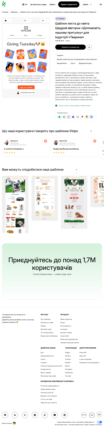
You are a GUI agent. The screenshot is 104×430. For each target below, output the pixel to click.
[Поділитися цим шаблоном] (89, 47)
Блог (42, 352)
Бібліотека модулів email (69, 339)
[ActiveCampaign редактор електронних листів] (69, 117)
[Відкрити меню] (101, 4)
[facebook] (5, 415)
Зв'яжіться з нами (47, 322)
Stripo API (82, 356)
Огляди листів (46, 369)
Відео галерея (46, 372)
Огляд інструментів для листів (51, 366)
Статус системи (46, 399)
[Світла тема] (43, 21)
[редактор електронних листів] (4, 4)
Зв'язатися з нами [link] (38, 4)
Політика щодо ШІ (47, 392)
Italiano (67, 366)
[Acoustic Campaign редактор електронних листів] (59, 117)
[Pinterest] (65, 415)
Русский (68, 376)
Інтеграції (63, 329)
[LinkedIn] (15, 415)
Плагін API (82, 352)
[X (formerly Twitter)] (25, 415)
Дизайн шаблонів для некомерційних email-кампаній (77, 59)
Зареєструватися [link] (69, 4)
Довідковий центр (47, 356)
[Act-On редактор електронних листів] (64, 117)
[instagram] (35, 415)
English (67, 352)
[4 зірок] (61, 40)
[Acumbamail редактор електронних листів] (78, 117)
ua (26, 4)
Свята (73, 63)
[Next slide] (91, 131)
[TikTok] (45, 415)
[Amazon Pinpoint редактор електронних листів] (82, 117)
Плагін (62, 322)
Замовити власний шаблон (69, 342)
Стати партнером (47, 332)
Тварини (60, 55)
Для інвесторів (46, 329)
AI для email (64, 336)
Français (68, 359)
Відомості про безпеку (49, 396)
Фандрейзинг (62, 63)
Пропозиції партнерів (48, 376)
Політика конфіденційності (50, 386)
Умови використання (48, 389)
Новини (43, 326)
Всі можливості (65, 326)
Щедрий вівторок (85, 63)
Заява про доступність (49, 402)
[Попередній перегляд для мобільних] (9, 21)
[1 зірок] (56, 40)
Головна (5, 12)
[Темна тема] (46, 21)
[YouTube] (55, 415)
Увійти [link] (52, 4)
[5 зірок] (63, 40)
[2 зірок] (58, 40)
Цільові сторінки (66, 332)
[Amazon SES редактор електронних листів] (87, 117)
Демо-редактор (66, 319)
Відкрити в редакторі (70, 47)
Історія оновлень (85, 359)
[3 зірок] (59, 40)
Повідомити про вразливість (89, 362)
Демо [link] (85, 4)
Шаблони (14, 12)
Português (68, 369)
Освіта (43, 359)
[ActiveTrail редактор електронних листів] (73, 117)
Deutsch (68, 356)
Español (67, 362)
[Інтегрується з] (96, 117)
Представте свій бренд (49, 336)
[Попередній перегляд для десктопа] (6, 21)
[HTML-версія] (25, 21)
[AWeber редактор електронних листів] (91, 117)
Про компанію (45, 319)
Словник (44, 362)
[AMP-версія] (29, 21)
